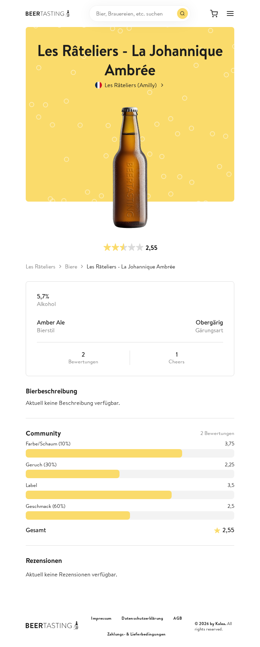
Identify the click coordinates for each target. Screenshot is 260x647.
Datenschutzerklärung (142, 618)
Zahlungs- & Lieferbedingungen (136, 634)
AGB (177, 618)
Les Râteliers (41, 266)
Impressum (101, 618)
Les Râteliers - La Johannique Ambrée (131, 266)
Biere (71, 266)
